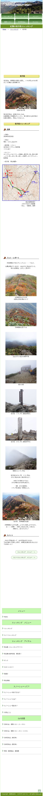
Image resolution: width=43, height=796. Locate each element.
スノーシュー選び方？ (11, 705)
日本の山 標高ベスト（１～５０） (15, 724)
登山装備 (6, 680)
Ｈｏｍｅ (35, 22)
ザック (6, 660)
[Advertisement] (21, 52)
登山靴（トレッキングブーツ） (13, 647)
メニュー (35, 16)
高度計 (6, 674)
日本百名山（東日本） (11, 737)
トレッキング (8, 16)
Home (4, 29)
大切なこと (7, 712)
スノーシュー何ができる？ (12, 692)
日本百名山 (21, 22)
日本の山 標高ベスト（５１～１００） (16, 731)
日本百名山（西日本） (11, 744)
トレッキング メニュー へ (26, 552)
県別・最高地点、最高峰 (11, 751)
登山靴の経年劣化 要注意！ (13, 654)
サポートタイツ (9, 667)
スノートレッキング (21, 16)
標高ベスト (8, 22)
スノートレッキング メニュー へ (24, 557)
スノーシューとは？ (10, 699)
